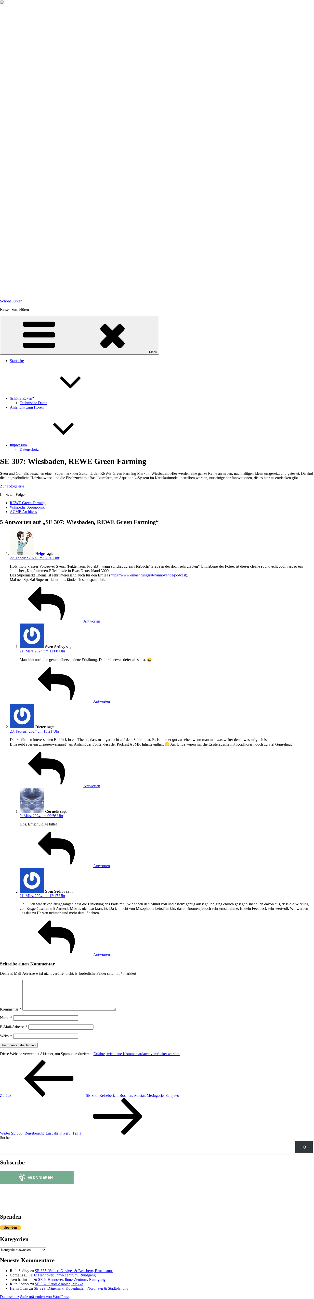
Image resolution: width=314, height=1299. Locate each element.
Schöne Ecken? (22, 398)
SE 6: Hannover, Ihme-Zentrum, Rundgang (62, 1275)
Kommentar (10, 1009)
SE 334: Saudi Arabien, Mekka (59, 1284)
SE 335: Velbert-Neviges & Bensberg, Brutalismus (74, 1271)
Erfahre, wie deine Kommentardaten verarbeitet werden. (136, 1054)
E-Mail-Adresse (13, 1027)
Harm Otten (19, 1288)
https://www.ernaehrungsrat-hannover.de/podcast (148, 575)
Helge (40, 553)
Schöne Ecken (11, 301)
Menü (153, 352)
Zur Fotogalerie (12, 486)
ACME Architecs (23, 512)
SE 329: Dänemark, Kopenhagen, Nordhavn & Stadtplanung (81, 1288)
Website (6, 1036)
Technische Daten (33, 403)
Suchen (6, 1138)
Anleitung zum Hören (27, 407)
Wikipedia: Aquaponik (27, 507)
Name (6, 1018)
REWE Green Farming (28, 503)
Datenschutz (29, 449)
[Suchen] (304, 1147)
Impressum (18, 445)
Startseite (17, 361)
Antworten (91, 621)
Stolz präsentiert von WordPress (44, 1297)
